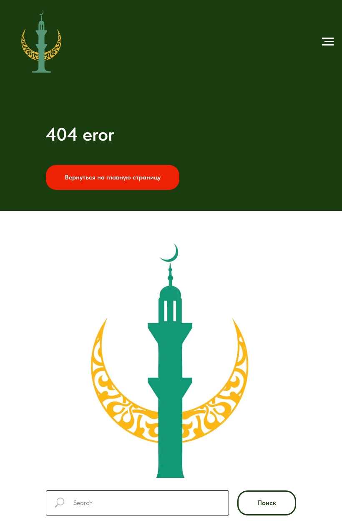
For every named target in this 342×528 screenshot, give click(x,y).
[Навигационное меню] (328, 42)
